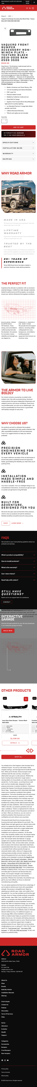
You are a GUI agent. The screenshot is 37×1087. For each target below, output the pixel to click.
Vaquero (4, 1035)
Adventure (4, 1026)
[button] (30, 8)
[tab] (18, 222)
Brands (3, 986)
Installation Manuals (7, 992)
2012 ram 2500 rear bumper (18, 930)
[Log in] (27, 8)
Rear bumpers (5, 1053)
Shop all (3, 16)
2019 (9, 16)
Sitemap (4, 996)
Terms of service (5, 1072)
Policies (3, 1008)
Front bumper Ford (14, 928)
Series (3, 1023)
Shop (6, 523)
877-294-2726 (5, 967)
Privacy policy (4, 1068)
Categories (4, 1041)
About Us (4, 980)
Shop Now (28, 2)
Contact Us (4, 1004)
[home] (8, 8)
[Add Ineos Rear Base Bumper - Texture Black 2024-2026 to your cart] (26, 699)
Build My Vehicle (6, 989)
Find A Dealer (5, 1001)
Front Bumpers (6, 1050)
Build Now (8, 631)
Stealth (3, 1032)
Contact (6, 602)
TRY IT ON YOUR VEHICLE (13, 135)
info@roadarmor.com (7, 969)
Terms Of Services (7, 1014)
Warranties (4, 1011)
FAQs (3, 1017)
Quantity (4, 117)
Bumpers (4, 1047)
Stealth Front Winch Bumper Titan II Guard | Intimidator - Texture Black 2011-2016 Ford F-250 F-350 (17, 859)
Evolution (4, 1029)
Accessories (5, 1044)
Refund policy (4, 1075)
